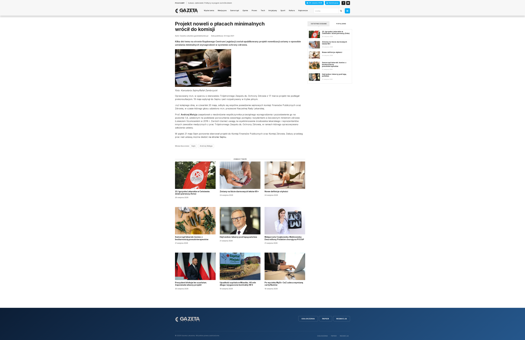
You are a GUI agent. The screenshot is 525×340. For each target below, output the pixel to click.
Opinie (245, 10)
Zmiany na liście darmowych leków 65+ (239, 191)
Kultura (292, 10)
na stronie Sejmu (217, 137)
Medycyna (222, 10)
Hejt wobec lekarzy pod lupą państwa (238, 237)
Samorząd (234, 10)
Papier (325, 319)
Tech (263, 10)
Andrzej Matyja (206, 146)
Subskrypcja (333, 3)
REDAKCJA (344, 336)
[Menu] (347, 10)
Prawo (254, 10)
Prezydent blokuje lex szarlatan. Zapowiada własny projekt (191, 283)
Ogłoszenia (308, 319)
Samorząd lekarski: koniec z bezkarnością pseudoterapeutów (192, 238)
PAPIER (334, 336)
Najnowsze (303, 10)
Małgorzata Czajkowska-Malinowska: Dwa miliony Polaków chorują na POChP (284, 238)
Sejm (193, 146)
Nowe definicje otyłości (276, 191)
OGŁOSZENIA (322, 336)
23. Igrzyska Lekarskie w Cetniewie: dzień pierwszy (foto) (192, 192)
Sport (283, 10)
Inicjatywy (273, 10)
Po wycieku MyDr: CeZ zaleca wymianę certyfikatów (284, 283)
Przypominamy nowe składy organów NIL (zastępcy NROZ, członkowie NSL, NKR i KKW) (225, 3)
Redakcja (341, 319)
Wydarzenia (209, 10)
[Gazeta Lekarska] (186, 11)
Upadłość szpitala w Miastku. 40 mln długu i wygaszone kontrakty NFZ (238, 283)
